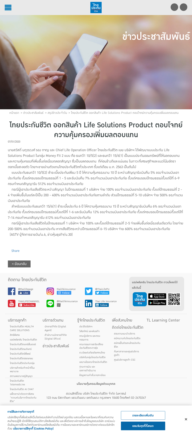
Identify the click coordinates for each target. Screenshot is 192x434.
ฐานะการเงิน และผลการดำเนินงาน (87, 369)
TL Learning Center (163, 320)
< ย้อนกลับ (19, 264)
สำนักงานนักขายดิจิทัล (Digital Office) (56, 337)
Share (15, 250)
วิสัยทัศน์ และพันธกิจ (89, 331)
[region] (96, 419)
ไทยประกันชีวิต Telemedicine (17, 383)
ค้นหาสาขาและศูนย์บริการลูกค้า (126, 353)
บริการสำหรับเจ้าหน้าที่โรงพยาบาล (22, 370)
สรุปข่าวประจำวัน (57, 112)
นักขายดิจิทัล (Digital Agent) (55, 328)
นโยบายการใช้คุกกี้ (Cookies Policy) (33, 428)
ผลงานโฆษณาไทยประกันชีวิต (93, 362)
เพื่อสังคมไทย (122, 320)
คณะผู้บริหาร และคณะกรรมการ (89, 338)
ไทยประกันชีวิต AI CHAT (22, 389)
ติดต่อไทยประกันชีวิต (127, 327)
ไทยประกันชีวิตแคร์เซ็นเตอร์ (23, 344)
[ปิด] (186, 419)
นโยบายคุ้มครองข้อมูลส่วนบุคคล (96, 383)
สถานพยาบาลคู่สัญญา (21, 376)
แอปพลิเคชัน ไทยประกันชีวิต (23, 340)
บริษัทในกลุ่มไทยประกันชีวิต (92, 357)
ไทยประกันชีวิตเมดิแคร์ (21, 349)
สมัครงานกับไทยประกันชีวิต (127, 338)
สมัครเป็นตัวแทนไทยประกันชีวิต (127, 345)
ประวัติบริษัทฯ (85, 327)
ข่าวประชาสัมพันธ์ (56, 346)
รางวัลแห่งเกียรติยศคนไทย (92, 353)
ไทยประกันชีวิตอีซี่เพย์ (20, 354)
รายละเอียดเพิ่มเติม (143, 415)
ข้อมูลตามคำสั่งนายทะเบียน (92, 375)
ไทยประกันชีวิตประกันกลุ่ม (22, 363)
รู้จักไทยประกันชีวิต (91, 320)
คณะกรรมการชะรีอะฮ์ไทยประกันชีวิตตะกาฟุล (91, 346)
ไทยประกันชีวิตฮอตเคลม (21, 358)
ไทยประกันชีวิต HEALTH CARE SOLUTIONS (22, 328)
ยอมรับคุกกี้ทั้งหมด (143, 426)
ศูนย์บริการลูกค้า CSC (124, 360)
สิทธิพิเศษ (15, 335)
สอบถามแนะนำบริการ (124, 334)
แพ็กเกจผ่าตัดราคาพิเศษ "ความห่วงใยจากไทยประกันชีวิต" (23, 398)
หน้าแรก (14, 112)
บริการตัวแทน (53, 320)
